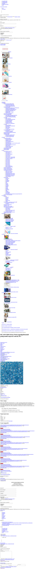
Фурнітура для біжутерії (7, 204)
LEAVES (7, 185)
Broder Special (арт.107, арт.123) (11, 144)
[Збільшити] (11, 384)
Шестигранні (8, 200)
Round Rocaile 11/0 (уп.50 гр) (10, 174)
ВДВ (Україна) (8, 127)
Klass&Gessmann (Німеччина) (10, 125)
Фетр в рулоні (8, 209)
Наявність (1, 359)
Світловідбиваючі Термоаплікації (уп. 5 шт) (12, 280)
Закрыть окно (2, 568)
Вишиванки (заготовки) (9, 130)
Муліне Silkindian (6, 148)
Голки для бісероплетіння (8, 168)
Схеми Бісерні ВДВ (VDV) (10, 104)
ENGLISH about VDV (5, 525)
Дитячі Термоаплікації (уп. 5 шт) (11, 282)
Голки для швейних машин (10, 260)
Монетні (7, 198)
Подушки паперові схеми (10, 135)
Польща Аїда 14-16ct (9, 122)
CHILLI (7, 184)
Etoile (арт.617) (8, 145)
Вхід (3, 8)
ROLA (7, 183)
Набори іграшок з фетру (7, 212)
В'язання (10, 82)
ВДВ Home (10, 94)
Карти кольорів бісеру (9, 166)
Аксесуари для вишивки (8, 113)
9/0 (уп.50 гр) (8, 164)
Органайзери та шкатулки (10, 202)
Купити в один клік (10, 559)
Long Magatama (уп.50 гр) (10, 175)
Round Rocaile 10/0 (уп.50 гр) (10, 173)
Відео (1, 361)
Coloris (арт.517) (8, 142)
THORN (7, 191)
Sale (7, 100)
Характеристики (3, 356)
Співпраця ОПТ (4, 529)
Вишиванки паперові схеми (10, 134)
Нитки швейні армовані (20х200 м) (11, 244)
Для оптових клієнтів (3, 6)
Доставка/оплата (4, 2)
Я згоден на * (8, 558)
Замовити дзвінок (17, 16)
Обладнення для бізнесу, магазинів (9, 211)
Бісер (3, 514)
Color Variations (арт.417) (9, 141)
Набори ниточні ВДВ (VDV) (10, 108)
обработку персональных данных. (11, 566)
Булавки (7, 253)
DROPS (7, 186)
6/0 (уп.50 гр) (8, 161)
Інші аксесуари (8, 255)
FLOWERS (7, 180)
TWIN (7, 187)
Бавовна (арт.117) (8, 139)
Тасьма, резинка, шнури (14, 291)
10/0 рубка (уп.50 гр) (9, 152)
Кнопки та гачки (8, 254)
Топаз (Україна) (8, 270)
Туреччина (7, 128)
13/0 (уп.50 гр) (8, 156)
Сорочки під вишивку (9, 131)
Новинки (9, 51)
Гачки (7, 227)
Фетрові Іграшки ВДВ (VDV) (10, 106)
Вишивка (11, 57)
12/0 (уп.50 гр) (8, 155)
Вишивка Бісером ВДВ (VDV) (8, 103)
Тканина (5, 117)
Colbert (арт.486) (8, 143)
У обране (1, 441)
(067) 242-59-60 (9, 16)
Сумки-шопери (9, 321)
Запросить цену (8, 567)
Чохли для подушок (12, 307)
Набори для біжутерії (7, 167)
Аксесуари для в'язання (14, 233)
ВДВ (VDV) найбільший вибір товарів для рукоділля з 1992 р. (11, 524)
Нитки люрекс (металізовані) (10, 242)
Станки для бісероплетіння (8, 169)
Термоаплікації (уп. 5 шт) (15, 279)
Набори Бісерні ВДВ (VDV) (10, 105)
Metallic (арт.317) (8, 140)
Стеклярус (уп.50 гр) (9, 158)
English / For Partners (5, 4)
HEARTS (7, 181)
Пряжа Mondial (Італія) (9, 221)
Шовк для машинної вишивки (10, 241)
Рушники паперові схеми (10, 136)
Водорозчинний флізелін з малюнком (10, 132)
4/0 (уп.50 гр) (8, 160)
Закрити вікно (2, 478)
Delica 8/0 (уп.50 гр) (9, 172)
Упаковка (7, 203)
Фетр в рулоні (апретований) (10, 210)
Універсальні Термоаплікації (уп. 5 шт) (12, 281)
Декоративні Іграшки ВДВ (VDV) (11, 109)
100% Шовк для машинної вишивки (11, 115)
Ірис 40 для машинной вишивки (11, 116)
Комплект (1, 354)
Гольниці (7, 250)
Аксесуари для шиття (14, 249)
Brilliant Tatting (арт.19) (9, 146)
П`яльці (5, 124)
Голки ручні (8, 261)
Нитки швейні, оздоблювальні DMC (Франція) (13, 240)
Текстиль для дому (13, 297)
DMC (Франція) (8, 118)
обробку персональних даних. (10, 27)
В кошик (1, 428)
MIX (6, 190)
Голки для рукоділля (9, 262)
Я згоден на (8, 27)
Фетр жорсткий (8, 207)
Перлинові (7, 178)
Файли (1, 360)
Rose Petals (7, 189)
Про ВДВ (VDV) (4, 1)
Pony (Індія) (7, 126)
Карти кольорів (6, 149)
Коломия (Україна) (9, 121)
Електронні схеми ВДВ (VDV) (10, 110)
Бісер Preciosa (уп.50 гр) (7, 151)
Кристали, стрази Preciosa (8, 206)
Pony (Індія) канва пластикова (10, 119)
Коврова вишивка (7, 133)
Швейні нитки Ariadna (9, 239)
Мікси (7, 201)
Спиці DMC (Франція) (9, 228)
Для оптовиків (8, 397)
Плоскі (7, 199)
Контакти (3, 3)
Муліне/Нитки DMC (7, 138)
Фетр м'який (8, 208)
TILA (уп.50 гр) (8, 176)
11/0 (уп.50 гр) (8, 153)
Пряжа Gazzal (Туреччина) (10, 219)
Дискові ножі (13, 275)
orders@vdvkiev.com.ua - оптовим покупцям (9, 535)
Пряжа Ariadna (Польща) (9, 220)
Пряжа (12, 218)
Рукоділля (10, 76)
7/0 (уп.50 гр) (8, 162)
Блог (3, 5)
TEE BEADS (8, 192)
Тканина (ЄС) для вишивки (10, 123)
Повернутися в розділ (3, 352)
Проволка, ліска (6, 205)
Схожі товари (2, 358)
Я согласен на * (9, 566)
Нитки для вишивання (7, 114)
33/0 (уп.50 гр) (8, 165)
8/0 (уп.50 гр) (8, 163)
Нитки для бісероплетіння (8, 194)
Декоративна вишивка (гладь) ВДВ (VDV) (12, 107)
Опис (1, 355)
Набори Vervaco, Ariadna (9, 112)
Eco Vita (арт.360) (8, 147)
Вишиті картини (13, 312)
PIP (6, 182)
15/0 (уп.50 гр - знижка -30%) (10, 157)
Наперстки (7, 252)
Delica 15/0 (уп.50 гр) (9, 171)
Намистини (6, 177)
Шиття (10, 88)
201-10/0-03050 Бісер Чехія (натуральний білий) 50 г (14, 193)
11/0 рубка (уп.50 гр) (9, 154)
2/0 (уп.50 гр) (8, 159)
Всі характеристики (3, 387)
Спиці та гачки (13, 226)
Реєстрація (3, 9)
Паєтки (5, 196)
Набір (1, 353)
